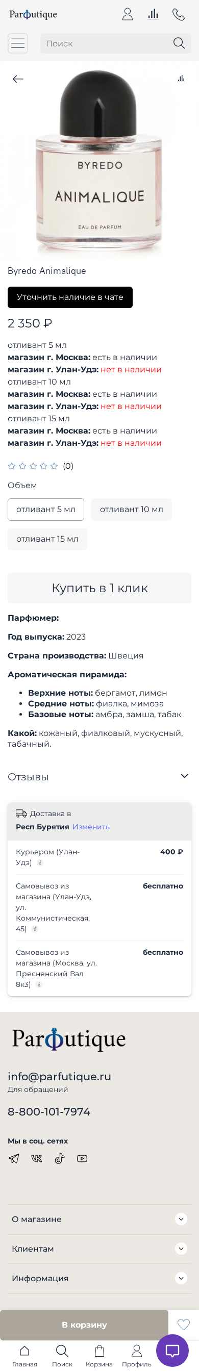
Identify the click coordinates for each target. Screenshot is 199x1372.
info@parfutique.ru (59, 1076)
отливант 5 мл (46, 509)
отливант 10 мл (131, 509)
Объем (22, 485)
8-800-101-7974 (49, 1111)
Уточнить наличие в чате (70, 297)
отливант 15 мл (47, 539)
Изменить (91, 826)
